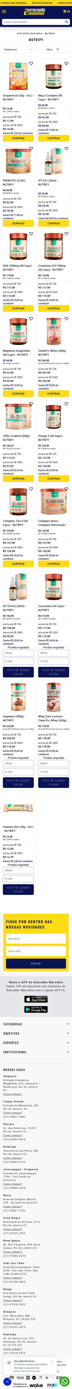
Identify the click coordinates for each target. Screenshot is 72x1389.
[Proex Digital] (52, 1385)
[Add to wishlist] (31, 64)
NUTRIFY (50, 33)
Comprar (18, 138)
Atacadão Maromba (29, 33)
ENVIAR (36, 963)
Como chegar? (12, 1094)
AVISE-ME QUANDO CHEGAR (18, 672)
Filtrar (50, 49)
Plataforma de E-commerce (20, 1385)
